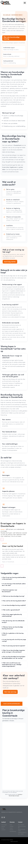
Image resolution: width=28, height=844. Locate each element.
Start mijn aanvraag (10, 692)
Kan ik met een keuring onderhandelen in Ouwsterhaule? (14, 578)
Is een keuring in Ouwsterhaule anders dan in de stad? (14, 584)
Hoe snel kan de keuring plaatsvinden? (14, 601)
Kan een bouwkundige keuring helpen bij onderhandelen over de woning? (13, 657)
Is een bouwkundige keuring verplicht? (14, 605)
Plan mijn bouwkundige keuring (12, 38)
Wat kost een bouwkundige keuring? (13, 596)
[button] (24, 2)
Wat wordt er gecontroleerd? (11, 610)
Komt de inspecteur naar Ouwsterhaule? (9, 590)
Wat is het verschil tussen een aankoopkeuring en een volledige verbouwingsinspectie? (11, 664)
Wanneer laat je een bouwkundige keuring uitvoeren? (12, 627)
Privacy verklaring (10, 839)
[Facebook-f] (2, 817)
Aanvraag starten (10, 262)
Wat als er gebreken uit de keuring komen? (12, 634)
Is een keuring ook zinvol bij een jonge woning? (14, 640)
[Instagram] (4, 817)
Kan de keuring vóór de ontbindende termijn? (13, 621)
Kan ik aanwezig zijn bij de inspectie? (14, 646)
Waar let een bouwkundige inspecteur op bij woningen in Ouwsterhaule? (13, 651)
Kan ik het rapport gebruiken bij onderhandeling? (12, 615)
